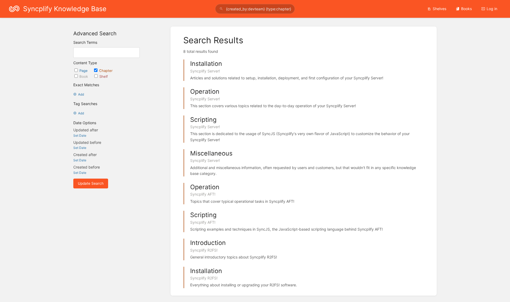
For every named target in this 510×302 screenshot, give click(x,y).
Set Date (79, 135)
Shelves (439, 8)
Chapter (106, 70)
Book (84, 76)
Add (81, 94)
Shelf (103, 76)
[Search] (221, 9)
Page (84, 70)
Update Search (91, 183)
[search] (255, 9)
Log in (492, 8)
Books (466, 8)
